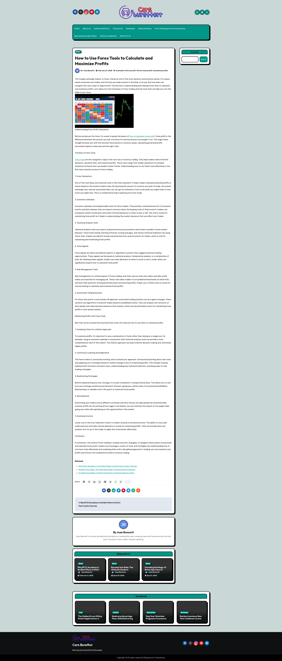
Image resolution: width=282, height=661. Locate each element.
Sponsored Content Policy (85, 36)
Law (80, 612)
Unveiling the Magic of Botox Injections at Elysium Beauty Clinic (106, 473)
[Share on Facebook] (84, 482)
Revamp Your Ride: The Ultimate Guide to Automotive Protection (106, 469)
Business (184, 612)
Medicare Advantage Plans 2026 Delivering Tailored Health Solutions (124, 618)
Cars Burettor (82, 645)
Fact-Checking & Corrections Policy (170, 28)
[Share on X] (89, 482)
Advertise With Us (102, 28)
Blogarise (148, 658)
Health (115, 612)
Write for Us (125, 36)
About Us (87, 28)
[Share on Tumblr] (115, 482)
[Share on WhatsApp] (100, 482)
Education (151, 612)
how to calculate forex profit (142, 136)
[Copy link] (128, 482)
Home (76, 28)
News (78, 52)
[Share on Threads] (121, 482)
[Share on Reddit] (110, 482)
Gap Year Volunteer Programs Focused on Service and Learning (156, 618)
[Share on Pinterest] (105, 482)
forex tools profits (145, 71)
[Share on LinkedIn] (94, 482)
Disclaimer (130, 28)
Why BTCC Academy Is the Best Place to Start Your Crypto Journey (107, 466)
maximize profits (161, 71)
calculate (120, 71)
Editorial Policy (145, 28)
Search (195, 52)
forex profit (131, 71)
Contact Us (118, 28)
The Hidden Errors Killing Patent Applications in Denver (90, 618)
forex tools (80, 159)
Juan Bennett (89, 71)
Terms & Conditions (108, 36)
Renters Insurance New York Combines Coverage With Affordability (192, 618)
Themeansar (160, 658)
